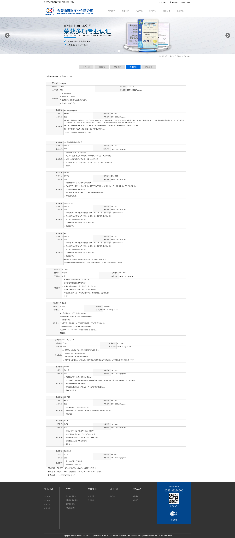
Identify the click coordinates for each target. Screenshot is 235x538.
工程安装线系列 (71, 504)
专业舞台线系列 (71, 496)
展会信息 (47, 504)
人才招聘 (187, 56)
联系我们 (135, 496)
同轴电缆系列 (70, 508)
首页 (171, 56)
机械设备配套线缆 (71, 500)
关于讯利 (178, 56)
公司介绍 (47, 496)
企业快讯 (91, 496)
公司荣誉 (47, 500)
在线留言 (135, 500)
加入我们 (113, 496)
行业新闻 (91, 500)
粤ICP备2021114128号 (135, 536)
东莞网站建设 (114, 536)
